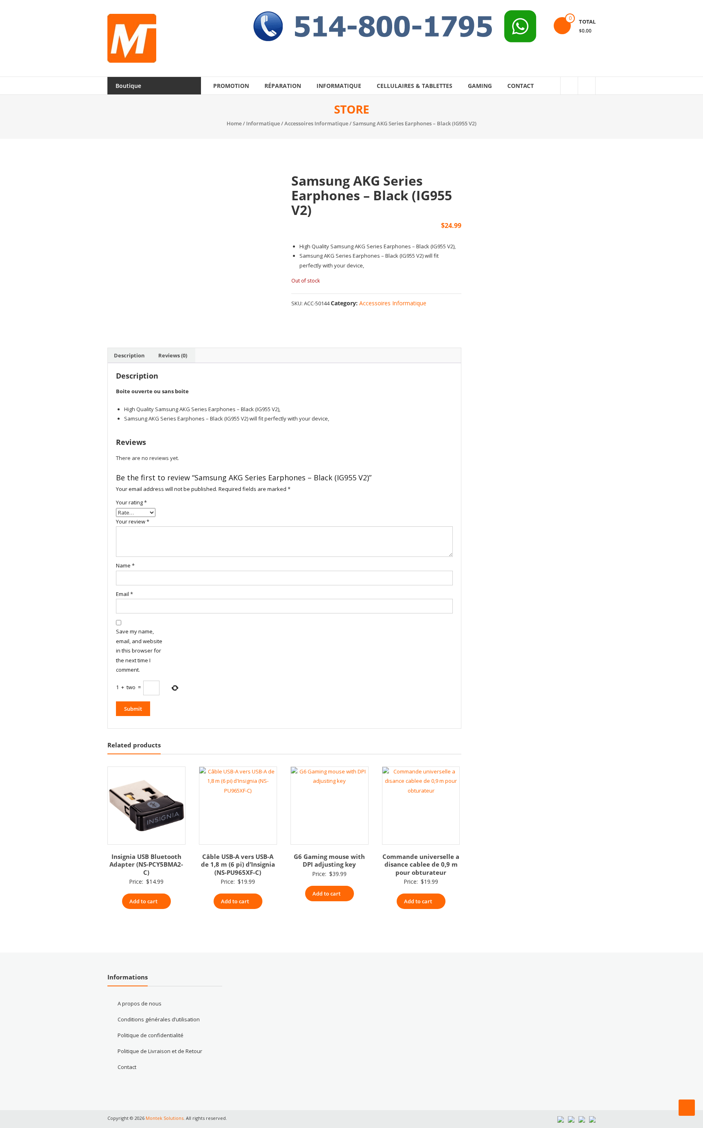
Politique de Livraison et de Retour (160, 1051)
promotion (231, 86)
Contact (520, 86)
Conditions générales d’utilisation (159, 1019)
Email (124, 594)
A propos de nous (140, 1003)
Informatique (339, 86)
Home (234, 123)
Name (125, 565)
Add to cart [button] (143, 901)
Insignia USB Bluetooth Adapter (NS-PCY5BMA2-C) (146, 864)
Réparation (282, 86)
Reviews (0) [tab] (172, 355)
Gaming (480, 86)
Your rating (131, 502)
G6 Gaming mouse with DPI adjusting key (329, 860)
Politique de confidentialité (150, 1035)
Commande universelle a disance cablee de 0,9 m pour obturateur (420, 864)
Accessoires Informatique (316, 123)
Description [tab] (129, 355)
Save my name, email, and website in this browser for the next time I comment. (139, 650)
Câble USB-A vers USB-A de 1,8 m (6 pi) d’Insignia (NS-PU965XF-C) (238, 864)
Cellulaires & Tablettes (414, 86)
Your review (132, 521)
